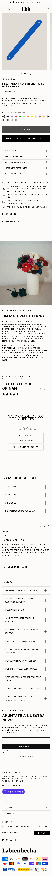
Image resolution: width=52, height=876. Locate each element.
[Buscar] (9, 9)
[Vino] (8, 120)
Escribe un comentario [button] (26, 437)
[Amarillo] (32, 116)
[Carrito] (48, 9)
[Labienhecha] (26, 9)
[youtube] (11, 840)
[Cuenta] (42, 9)
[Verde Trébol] (20, 116)
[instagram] (7, 840)
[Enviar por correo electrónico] (14, 214)
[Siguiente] (30, 73)
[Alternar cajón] (3, 9)
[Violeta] (12, 116)
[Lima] (24, 116)
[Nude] (44, 116)
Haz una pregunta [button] (27, 447)
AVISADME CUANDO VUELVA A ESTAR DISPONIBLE (26, 138)
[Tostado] (16, 120)
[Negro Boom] (48, 116)
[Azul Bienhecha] (4, 116)
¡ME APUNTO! (26, 746)
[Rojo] (16, 116)
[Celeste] (36, 116)
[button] (19, 214)
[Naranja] (28, 116)
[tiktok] (15, 840)
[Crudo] (12, 120)
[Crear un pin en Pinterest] (10, 214)
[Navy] (4, 120)
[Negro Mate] (8, 116)
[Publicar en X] (7, 214)
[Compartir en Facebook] (3, 214)
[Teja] (40, 116)
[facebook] (3, 840)
